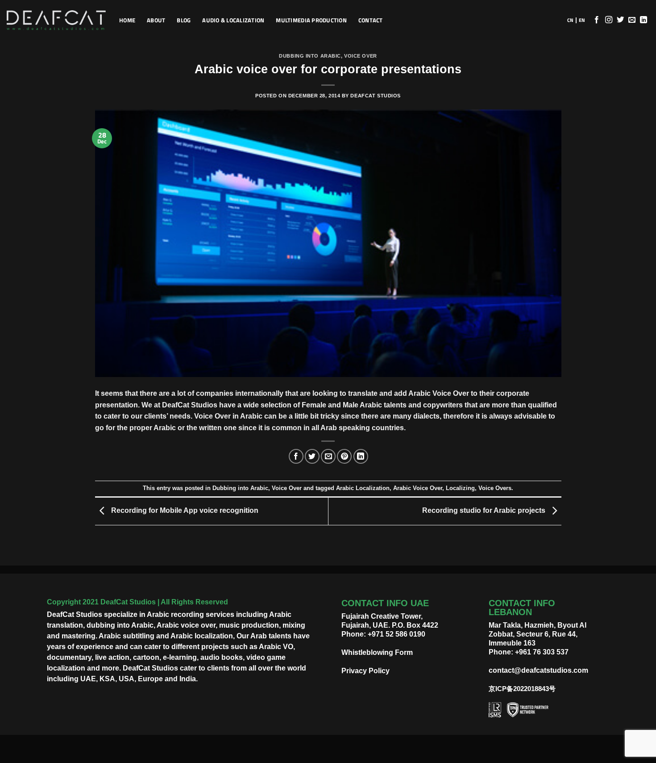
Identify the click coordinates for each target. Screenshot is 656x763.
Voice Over (360, 56)
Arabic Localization (363, 488)
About (156, 20)
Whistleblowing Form (377, 652)
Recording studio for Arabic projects (484, 511)
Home (127, 20)
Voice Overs (494, 488)
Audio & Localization (233, 20)
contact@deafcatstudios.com (538, 670)
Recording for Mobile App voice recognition (183, 511)
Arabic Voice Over (417, 488)
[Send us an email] (631, 20)
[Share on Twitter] (312, 456)
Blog (184, 20)
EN (582, 20)
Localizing (460, 488)
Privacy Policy (365, 671)
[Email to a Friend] (328, 456)
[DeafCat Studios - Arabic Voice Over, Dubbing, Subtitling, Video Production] (56, 20)
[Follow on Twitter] (620, 20)
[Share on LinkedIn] (360, 456)
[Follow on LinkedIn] (643, 20)
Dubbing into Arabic (310, 56)
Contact (370, 20)
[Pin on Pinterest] (344, 456)
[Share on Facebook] (296, 456)
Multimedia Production (311, 20)
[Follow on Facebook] (596, 20)
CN (570, 20)
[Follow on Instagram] (608, 20)
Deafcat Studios (375, 95)
